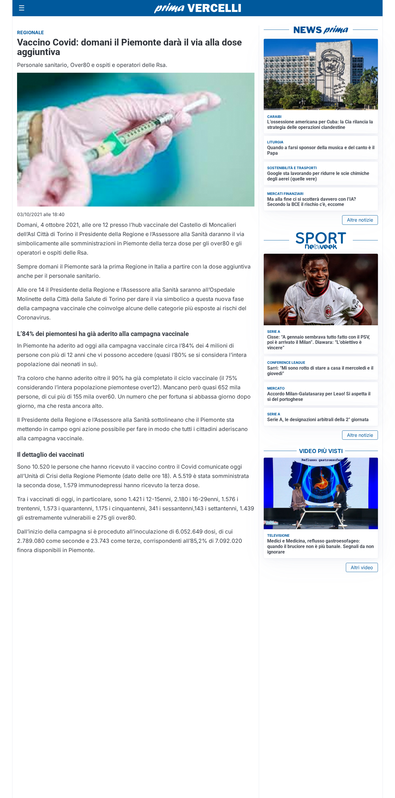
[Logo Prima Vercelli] (197, 8)
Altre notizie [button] (360, 220)
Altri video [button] (362, 567)
